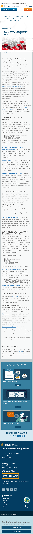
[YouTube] (11, 489)
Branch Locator (10, 476)
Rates (3, 507)
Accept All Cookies (16, 531)
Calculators (5, 499)
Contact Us (5, 503)
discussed (15, 296)
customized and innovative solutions (12, 87)
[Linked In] (20, 436)
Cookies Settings (16, 527)
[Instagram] (22, 436)
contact (20, 351)
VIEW (18, 385)
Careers (4, 501)
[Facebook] (18, 436)
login (27, 9)
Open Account (9, 9)
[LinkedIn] (7, 489)
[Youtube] (24, 436)
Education (5, 505)
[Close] (31, 518)
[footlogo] (10, 444)
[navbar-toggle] (30, 6)
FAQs (2, 516)
